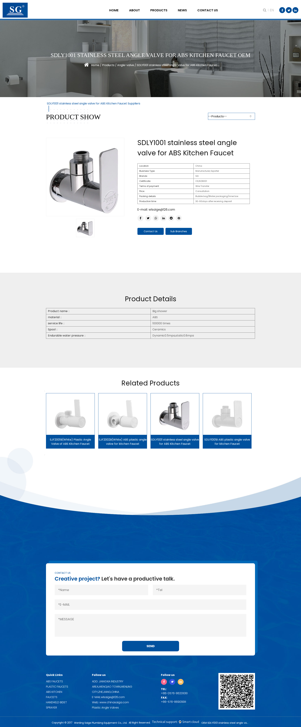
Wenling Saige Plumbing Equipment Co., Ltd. (100, 723)
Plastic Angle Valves (105, 708)
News (182, 10)
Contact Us (207, 10)
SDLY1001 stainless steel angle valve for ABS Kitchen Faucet (175, 442)
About (134, 10)
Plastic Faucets (57, 687)
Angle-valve (125, 65)
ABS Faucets (54, 681)
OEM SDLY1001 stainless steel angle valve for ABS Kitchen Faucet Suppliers (225, 723)
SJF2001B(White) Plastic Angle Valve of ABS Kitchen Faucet (70, 442)
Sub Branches (178, 231)
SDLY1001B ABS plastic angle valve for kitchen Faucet (227, 442)
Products (158, 10)
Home (114, 10)
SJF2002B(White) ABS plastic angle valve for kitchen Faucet (123, 442)
